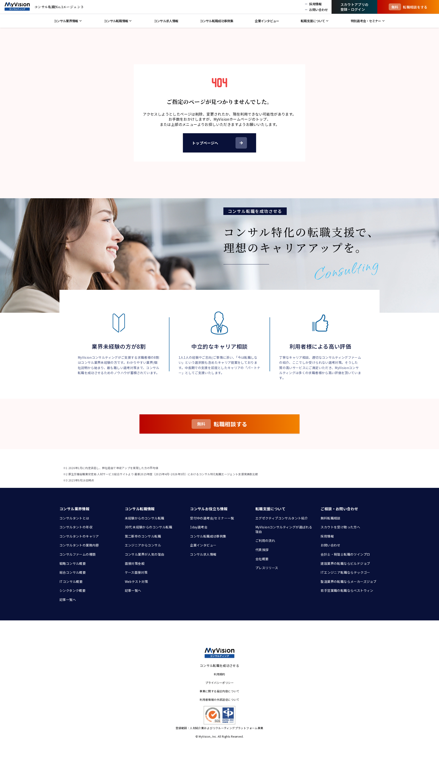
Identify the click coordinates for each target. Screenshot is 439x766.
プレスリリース (266, 567)
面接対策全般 (135, 563)
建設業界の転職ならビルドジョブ (345, 563)
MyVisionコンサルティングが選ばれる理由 (283, 529)
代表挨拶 (262, 549)
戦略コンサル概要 (72, 563)
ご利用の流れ (265, 540)
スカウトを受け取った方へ (340, 527)
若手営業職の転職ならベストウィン (347, 590)
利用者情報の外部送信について (219, 699)
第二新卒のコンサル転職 (143, 536)
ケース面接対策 (136, 572)
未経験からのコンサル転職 (144, 518)
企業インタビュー (203, 545)
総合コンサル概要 (72, 572)
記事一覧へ (67, 599)
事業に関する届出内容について (219, 691)
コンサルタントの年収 (75, 527)
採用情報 (327, 536)
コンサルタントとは (74, 518)
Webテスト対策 (136, 581)
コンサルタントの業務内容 (79, 545)
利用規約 (219, 674)
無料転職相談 (330, 518)
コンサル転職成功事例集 (208, 536)
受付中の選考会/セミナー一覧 (212, 518)
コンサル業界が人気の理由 (144, 554)
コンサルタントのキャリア (79, 536)
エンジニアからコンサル (143, 545)
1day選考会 (198, 527)
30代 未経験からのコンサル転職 (148, 527)
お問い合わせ (330, 545)
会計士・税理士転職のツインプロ (345, 554)
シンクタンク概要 (72, 590)
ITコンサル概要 (71, 581)
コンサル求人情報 (203, 554)
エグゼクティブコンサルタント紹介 (281, 518)
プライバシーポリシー (219, 683)
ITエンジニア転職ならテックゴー (345, 572)
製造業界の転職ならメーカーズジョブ (348, 581)
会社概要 (262, 559)
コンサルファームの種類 (77, 554)
